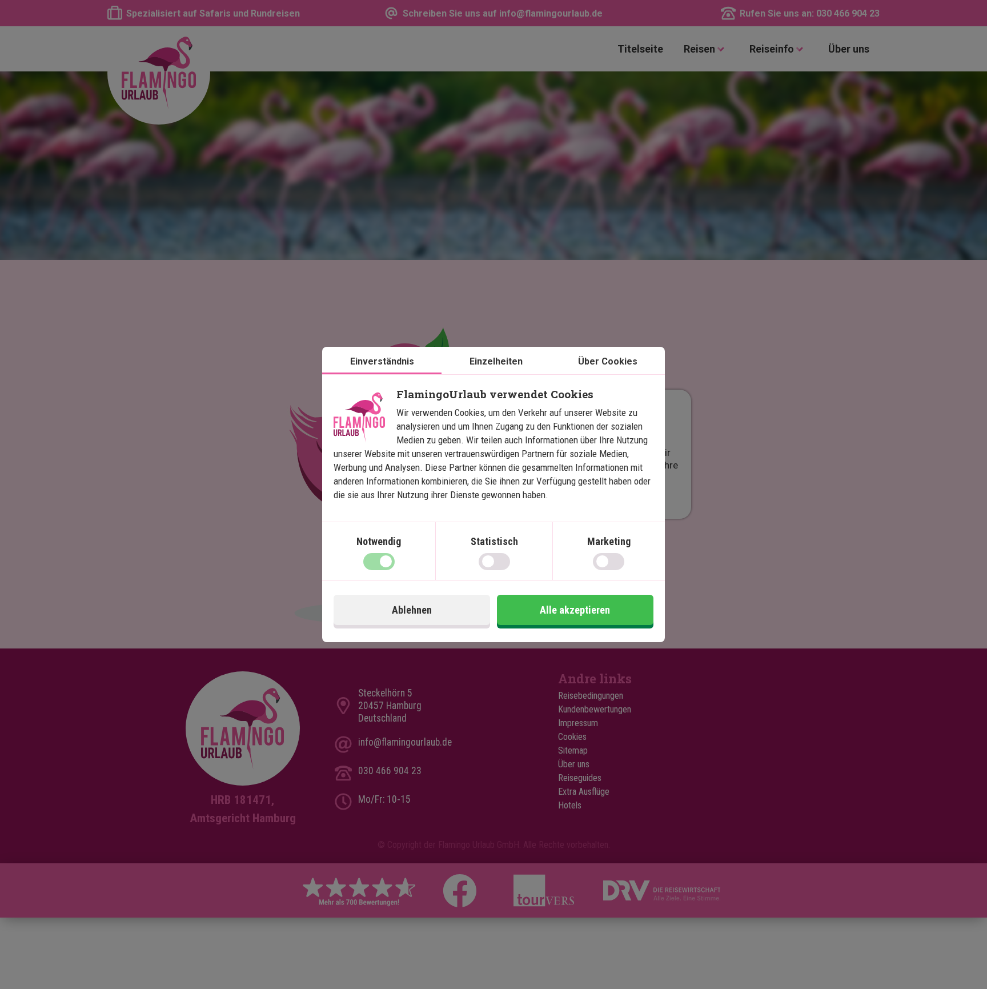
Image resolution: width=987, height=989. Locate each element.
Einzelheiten (496, 361)
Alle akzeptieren (575, 610)
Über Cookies (607, 361)
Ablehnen (412, 610)
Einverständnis (382, 361)
